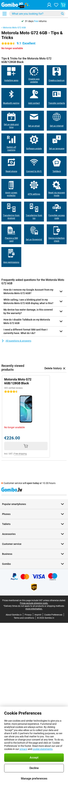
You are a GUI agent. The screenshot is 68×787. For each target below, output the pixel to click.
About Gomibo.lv (14, 615)
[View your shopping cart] (63, 5)
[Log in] (49, 5)
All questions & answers (18, 340)
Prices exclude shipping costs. (34, 603)
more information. (34, 609)
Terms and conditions (24, 618)
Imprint (38, 615)
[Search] (62, 13)
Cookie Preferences (53, 615)
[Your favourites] (56, 5)
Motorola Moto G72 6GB (14, 27)
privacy (23, 749)
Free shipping (20, 454)
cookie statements (42, 749)
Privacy (28, 615)
